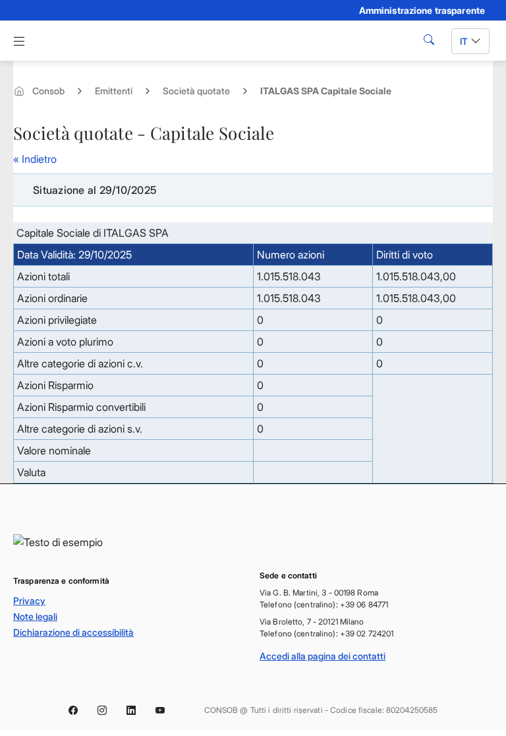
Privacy (29, 600)
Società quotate (196, 90)
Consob (48, 90)
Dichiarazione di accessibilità (73, 632)
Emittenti (113, 90)
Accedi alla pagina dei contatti (322, 655)
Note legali (35, 616)
